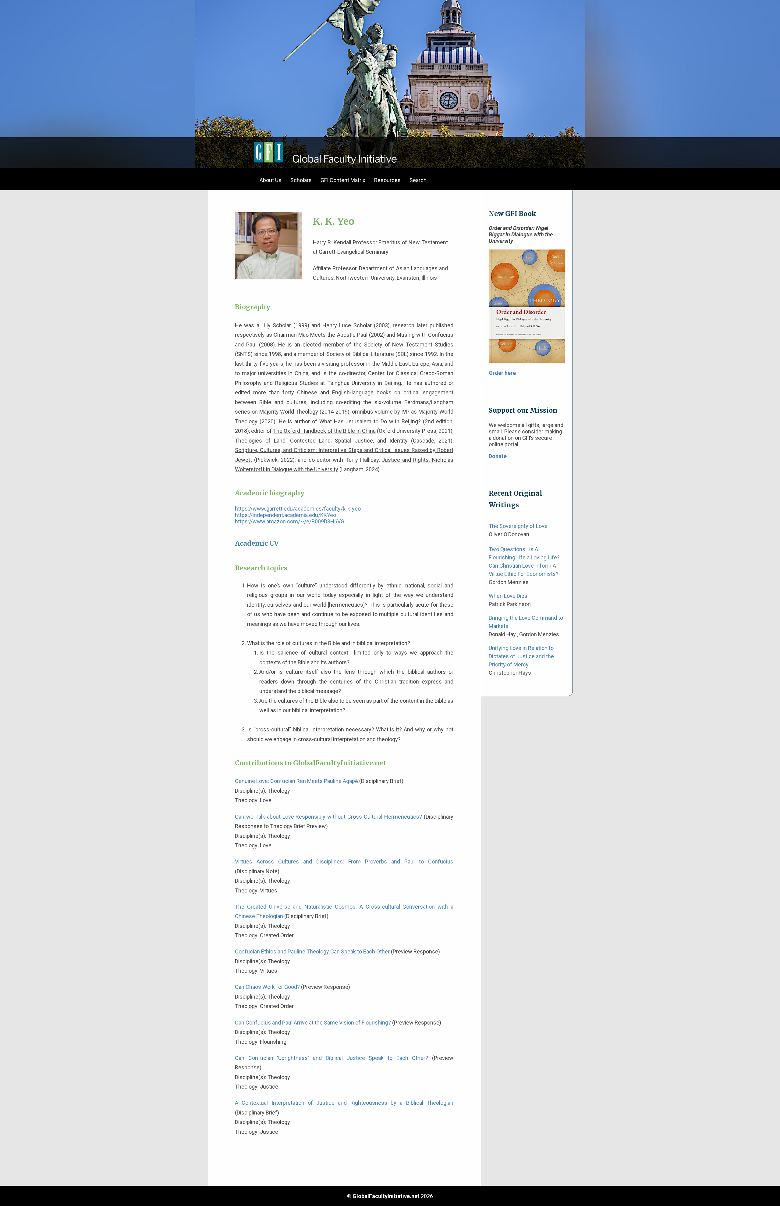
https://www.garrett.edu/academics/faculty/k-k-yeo (298, 508)
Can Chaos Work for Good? (267, 987)
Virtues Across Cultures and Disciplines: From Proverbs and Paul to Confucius (344, 861)
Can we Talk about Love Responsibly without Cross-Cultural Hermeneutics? (328, 816)
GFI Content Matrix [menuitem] (343, 180)
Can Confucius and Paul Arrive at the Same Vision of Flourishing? (313, 1022)
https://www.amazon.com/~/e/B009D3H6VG (289, 521)
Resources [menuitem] (387, 180)
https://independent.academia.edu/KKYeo (285, 515)
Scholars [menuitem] (301, 180)
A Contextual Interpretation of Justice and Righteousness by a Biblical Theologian (344, 1103)
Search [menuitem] (418, 180)
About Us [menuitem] (271, 180)
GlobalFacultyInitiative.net (386, 1196)
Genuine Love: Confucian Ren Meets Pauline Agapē (296, 781)
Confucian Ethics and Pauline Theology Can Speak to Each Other (312, 951)
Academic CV (257, 543)
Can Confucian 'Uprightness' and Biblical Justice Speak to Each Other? (331, 1058)
